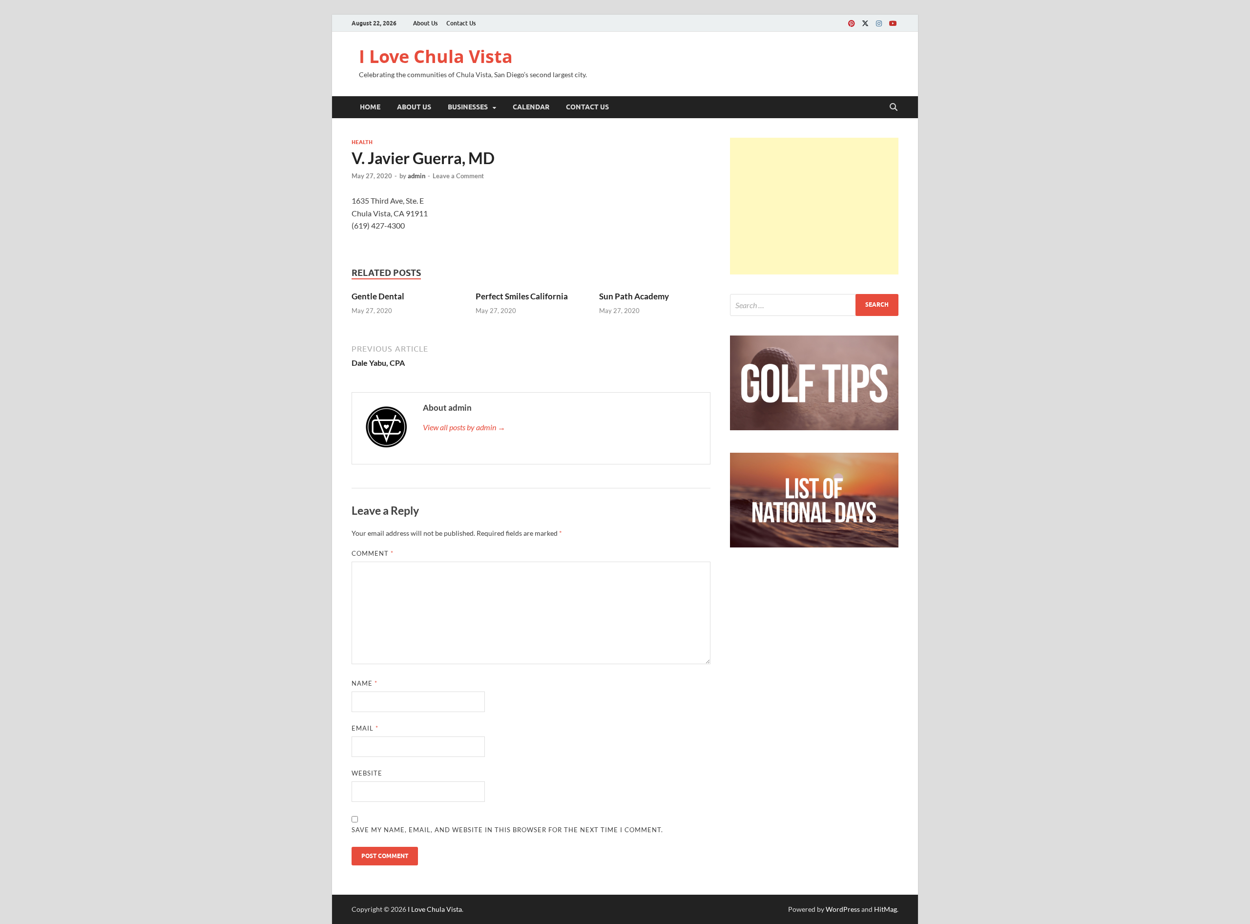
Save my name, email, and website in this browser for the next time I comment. (507, 830)
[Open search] (893, 107)
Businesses (468, 107)
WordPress (843, 909)
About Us (425, 23)
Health (362, 142)
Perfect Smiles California (522, 296)
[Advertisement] (814, 206)
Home (370, 107)
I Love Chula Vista (436, 56)
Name (364, 683)
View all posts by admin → (464, 427)
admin (416, 176)
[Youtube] (892, 23)
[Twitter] (865, 23)
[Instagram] (879, 23)
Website (367, 773)
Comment (373, 553)
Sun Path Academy (634, 296)
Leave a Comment (458, 176)
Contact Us (461, 23)
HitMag (885, 909)
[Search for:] (814, 305)
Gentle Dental (378, 296)
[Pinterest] (851, 23)
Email (365, 728)
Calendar (531, 107)
